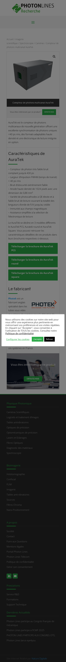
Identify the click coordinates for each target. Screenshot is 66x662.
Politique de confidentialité (19, 333)
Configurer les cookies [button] (17, 339)
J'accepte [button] (38, 339)
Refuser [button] (49, 339)
